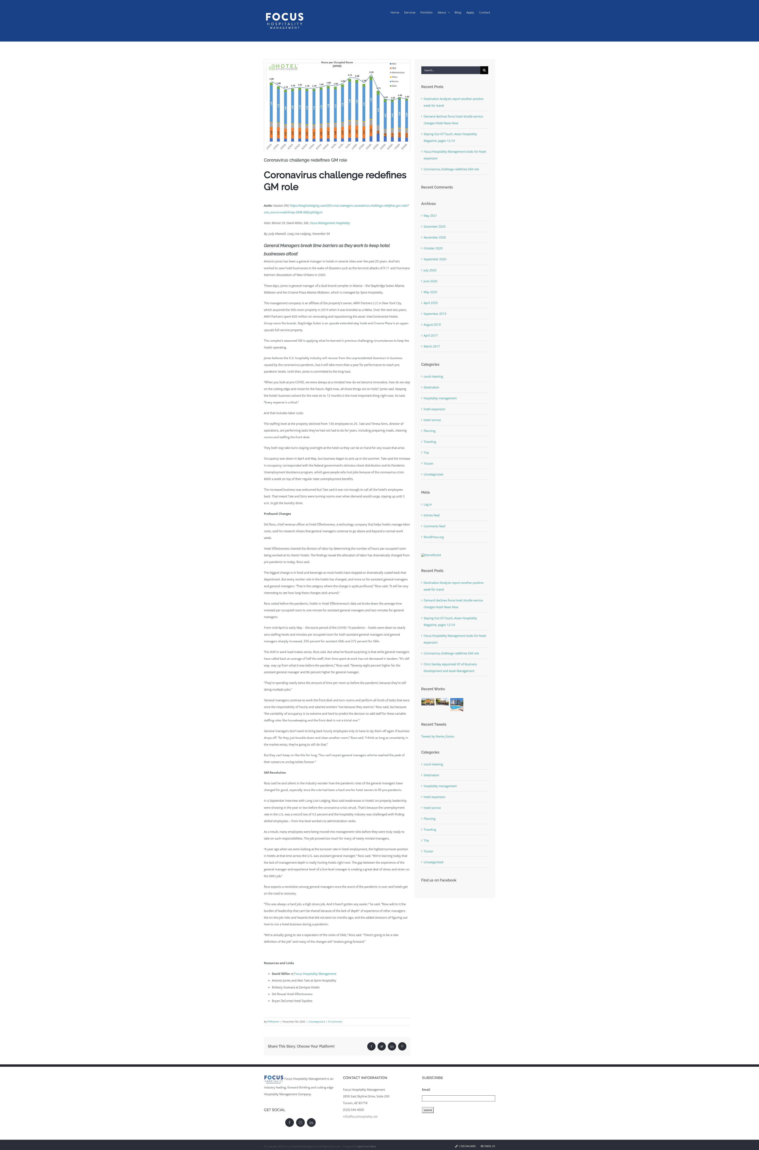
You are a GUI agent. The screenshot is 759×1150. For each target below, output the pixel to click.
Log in (428, 504)
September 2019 (435, 314)
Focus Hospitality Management (315, 974)
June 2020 (430, 281)
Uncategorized (317, 1021)
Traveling (430, 442)
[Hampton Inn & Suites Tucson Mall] (428, 702)
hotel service (432, 420)
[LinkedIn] (311, 1122)
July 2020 (430, 270)
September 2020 (435, 259)
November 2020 (435, 237)
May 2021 (430, 216)
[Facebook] (289, 1122)
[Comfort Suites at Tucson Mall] (457, 705)
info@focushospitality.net (360, 1116)
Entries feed (432, 515)
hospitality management (440, 398)
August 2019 (432, 325)
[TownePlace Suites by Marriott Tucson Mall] (442, 702)
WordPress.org (434, 537)
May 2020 (430, 292)
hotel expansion (434, 409)
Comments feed (434, 526)
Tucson (428, 463)
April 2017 (431, 335)
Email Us (489, 1146)
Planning (429, 431)
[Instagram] (300, 1122)
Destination (431, 387)
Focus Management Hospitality (330, 223)
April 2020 (431, 303)
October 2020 (433, 248)
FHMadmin (273, 1021)
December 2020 (435, 226)
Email (426, 1089)
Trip (426, 452)
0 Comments (335, 1021)
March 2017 (432, 346)
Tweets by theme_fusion (437, 736)
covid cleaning (433, 376)
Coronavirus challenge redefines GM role (451, 169)
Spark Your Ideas (366, 1146)
